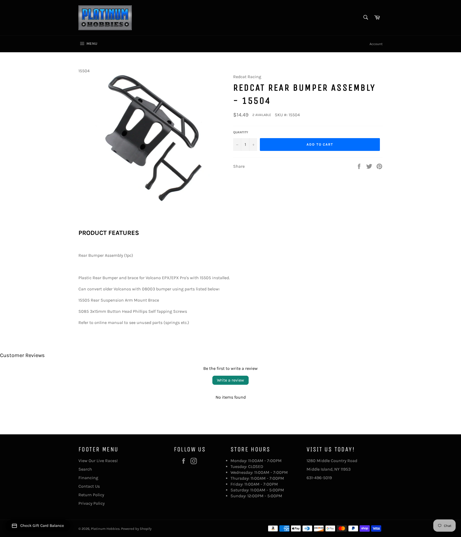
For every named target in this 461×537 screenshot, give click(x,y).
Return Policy (91, 494)
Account (376, 44)
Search (85, 469)
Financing (88, 477)
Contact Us (89, 486)
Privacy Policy (91, 503)
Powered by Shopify (136, 529)
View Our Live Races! (98, 460)
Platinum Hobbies (105, 529)
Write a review (230, 380)
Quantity (240, 132)
